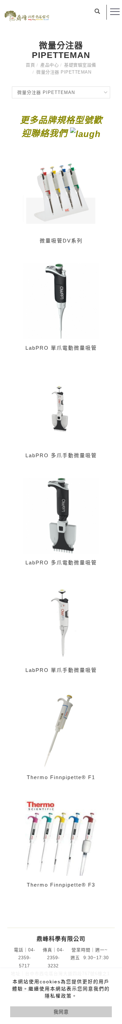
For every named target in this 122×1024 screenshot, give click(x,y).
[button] (97, 12)
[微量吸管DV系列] (61, 193)
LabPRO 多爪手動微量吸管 (61, 455)
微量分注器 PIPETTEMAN (63, 72)
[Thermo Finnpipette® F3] (61, 837)
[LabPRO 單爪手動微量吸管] (61, 622)
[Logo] (26, 15)
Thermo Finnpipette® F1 (61, 777)
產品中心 (49, 64)
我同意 (61, 1012)
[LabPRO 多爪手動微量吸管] (61, 408)
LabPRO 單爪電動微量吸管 (61, 348)
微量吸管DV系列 (61, 241)
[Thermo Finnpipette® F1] (61, 730)
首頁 (30, 64)
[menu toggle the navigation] (115, 12)
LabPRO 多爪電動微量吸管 (61, 562)
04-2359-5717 (26, 957)
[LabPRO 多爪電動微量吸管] (61, 515)
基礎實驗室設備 (80, 64)
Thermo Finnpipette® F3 (61, 885)
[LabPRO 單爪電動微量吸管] (61, 301)
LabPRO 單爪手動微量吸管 (61, 670)
